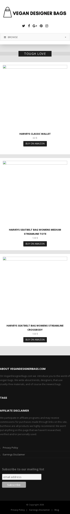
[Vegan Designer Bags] (35, 12)
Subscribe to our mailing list (23, 469)
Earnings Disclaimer (14, 454)
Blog (57, 509)
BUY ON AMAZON (35, 143)
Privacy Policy (10, 447)
